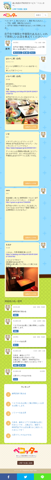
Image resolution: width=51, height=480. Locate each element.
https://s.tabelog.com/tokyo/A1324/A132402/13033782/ (22, 255)
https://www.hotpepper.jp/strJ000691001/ (21, 148)
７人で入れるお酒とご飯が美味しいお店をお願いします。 (28, 404)
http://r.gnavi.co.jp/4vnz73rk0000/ (18, 202)
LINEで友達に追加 (19, 9)
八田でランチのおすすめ (21, 434)
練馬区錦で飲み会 (19, 393)
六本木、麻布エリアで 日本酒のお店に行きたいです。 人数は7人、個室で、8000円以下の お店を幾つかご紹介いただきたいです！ (27, 426)
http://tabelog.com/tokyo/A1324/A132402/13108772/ (22, 92)
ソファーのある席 (19, 412)
